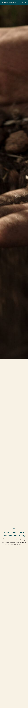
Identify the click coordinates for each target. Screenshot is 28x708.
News (14, 528)
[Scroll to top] (25, 704)
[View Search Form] (23, 2)
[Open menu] (25, 2)
